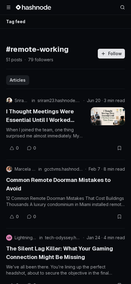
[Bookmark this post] (119, 148)
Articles (18, 80)
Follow (115, 53)
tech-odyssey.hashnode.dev (63, 237)
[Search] (122, 7)
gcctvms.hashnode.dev (63, 169)
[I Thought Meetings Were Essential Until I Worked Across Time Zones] (108, 116)
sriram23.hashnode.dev (59, 100)
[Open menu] (8, 7)
